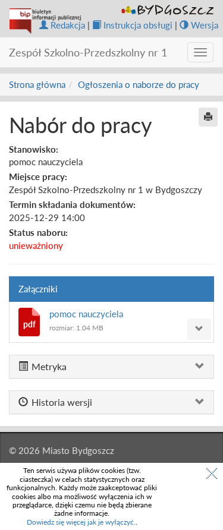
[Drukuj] (208, 117)
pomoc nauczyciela (86, 313)
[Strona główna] (45, 21)
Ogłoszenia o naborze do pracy (138, 84)
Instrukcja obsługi (137, 25)
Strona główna (37, 84)
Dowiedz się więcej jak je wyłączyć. (81, 522)
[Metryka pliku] (199, 329)
